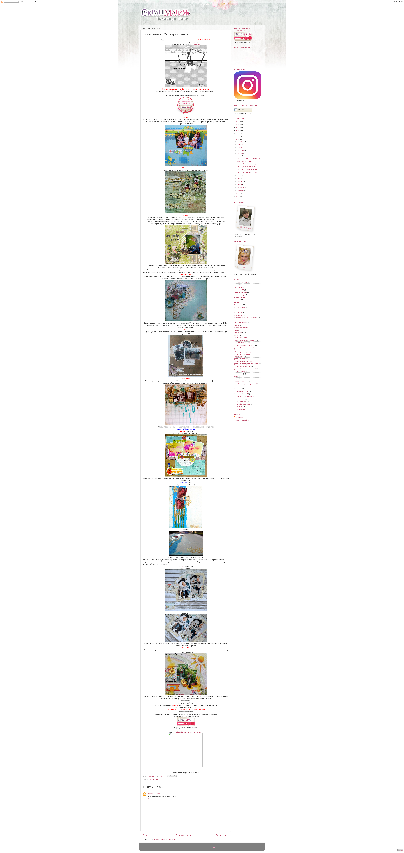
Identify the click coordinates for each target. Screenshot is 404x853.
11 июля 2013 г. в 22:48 (163, 793)
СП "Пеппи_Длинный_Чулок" (243, 396)
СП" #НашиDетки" (240, 409)
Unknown (151, 793)
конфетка (237, 302)
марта (240, 184)
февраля (241, 187)
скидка (236, 376)
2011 (238, 197)
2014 (238, 136)
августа (240, 153)
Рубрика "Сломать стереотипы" (245, 369)
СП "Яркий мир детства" (242, 404)
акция (236, 285)
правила (236, 335)
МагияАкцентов (239, 307)
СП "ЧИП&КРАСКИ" (240, 401)
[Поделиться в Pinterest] (176, 776)
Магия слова (238, 305)
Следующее (148, 835)
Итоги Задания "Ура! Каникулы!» (248, 158)
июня (240, 176)
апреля (240, 181)
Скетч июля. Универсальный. (247, 172)
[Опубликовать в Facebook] (174, 776)
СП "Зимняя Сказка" (241, 394)
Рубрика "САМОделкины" (242, 366)
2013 (238, 139)
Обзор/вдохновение (241, 327)
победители (238, 333)
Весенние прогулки (240, 292)
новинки (236, 325)
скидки (236, 379)
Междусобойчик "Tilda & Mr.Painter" (246, 317)
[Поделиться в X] (172, 776)
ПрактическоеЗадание (241, 338)
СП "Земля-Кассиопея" (241, 391)
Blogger (216, 848)
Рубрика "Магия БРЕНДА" (242, 359)
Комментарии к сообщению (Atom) (166, 839)
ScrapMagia (239, 417)
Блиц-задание (238, 287)
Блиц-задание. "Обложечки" (247, 167)
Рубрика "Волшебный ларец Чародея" (247, 348)
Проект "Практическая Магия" (244, 340)
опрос (236, 330)
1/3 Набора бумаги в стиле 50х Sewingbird (187, 732)
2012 (238, 194)
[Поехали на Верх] (400, 850)
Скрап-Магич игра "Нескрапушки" (245, 384)
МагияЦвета (238, 315)
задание (236, 300)
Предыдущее (222, 835)
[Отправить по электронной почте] (168, 776)
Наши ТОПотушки (240, 322)
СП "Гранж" (237, 389)
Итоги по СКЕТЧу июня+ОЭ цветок (249, 169)
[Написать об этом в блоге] (170, 776)
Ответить (151, 799)
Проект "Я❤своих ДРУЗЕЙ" (243, 343)
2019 (238, 122)
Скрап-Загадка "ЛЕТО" (245, 161)
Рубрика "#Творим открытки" (244, 345)
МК (235, 320)
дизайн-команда (239, 295)
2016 (238, 130)
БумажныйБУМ (239, 290)
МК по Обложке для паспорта (247, 164)
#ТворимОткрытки (240, 282)
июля (240, 156)
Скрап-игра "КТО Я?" (241, 381)
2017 (238, 127)
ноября (240, 144)
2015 (238, 133)
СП (234, 386)
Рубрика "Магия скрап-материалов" (246, 364)
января (240, 190)
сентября (241, 150)
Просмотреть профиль (242, 420)
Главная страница (185, 835)
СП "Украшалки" (239, 399)
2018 (238, 125)
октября (241, 147)
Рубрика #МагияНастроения (243, 371)
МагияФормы (238, 312)
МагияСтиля (238, 310)
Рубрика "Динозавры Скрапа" (244, 352)
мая (239, 179)
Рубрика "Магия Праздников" (244, 361)
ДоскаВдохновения (240, 297)
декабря (241, 142)
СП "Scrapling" (238, 406)
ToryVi (181, 566)
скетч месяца (153, 779)
